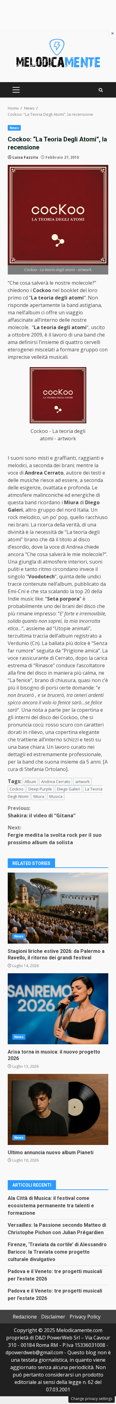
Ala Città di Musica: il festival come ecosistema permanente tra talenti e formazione (51, 1205)
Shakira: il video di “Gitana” (41, 812)
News (14, 128)
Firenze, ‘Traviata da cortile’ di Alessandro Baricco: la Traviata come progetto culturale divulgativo (57, 1252)
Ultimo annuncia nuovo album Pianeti (58, 1109)
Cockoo (17, 789)
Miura (38, 796)
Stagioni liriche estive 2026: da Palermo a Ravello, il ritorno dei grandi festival (58, 908)
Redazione (25, 1316)
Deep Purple (40, 789)
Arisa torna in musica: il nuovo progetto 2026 (58, 1008)
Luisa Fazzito (25, 157)
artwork (82, 781)
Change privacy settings (91, 1398)
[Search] (101, 90)
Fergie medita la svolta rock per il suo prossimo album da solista (54, 835)
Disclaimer (53, 1316)
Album (30, 781)
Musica (55, 796)
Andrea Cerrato (55, 781)
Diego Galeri (68, 789)
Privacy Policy (85, 1316)
